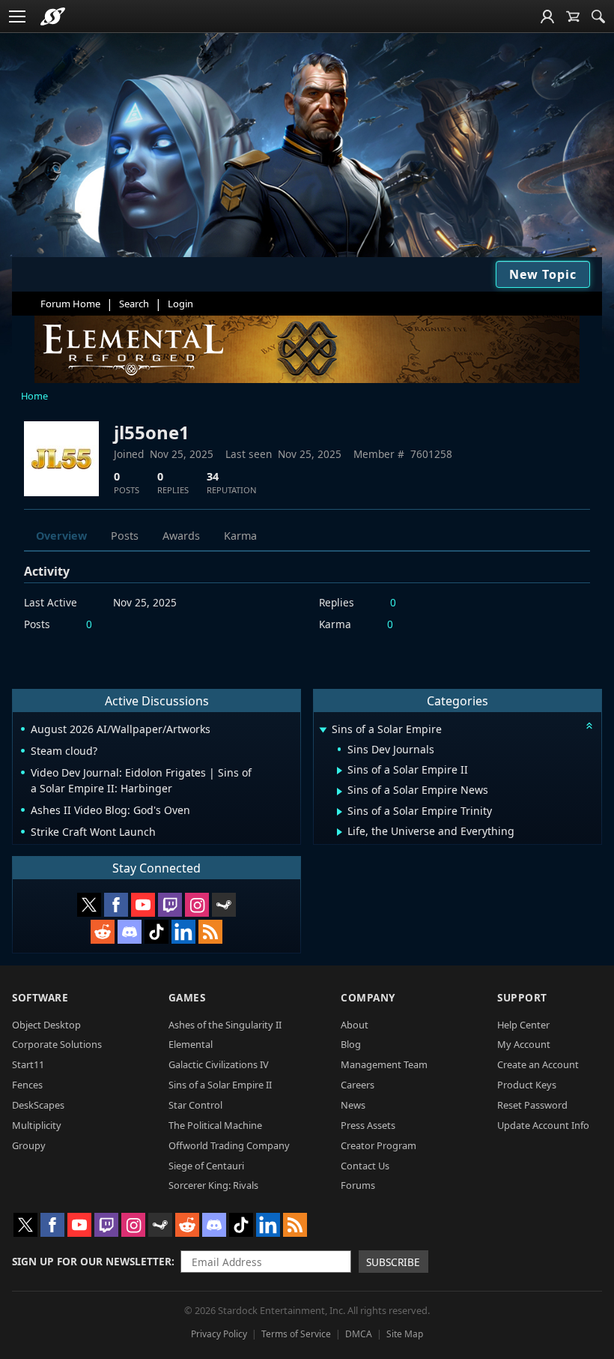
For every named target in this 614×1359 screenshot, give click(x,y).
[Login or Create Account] (547, 16)
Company (368, 997)
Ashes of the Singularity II (225, 1024)
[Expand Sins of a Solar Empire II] (339, 770)
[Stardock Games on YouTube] (143, 904)
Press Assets (368, 1125)
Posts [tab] (125, 535)
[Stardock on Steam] (223, 904)
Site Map (404, 1334)
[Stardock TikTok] (156, 931)
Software (40, 997)
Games (187, 997)
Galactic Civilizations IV (218, 1064)
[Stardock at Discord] (129, 931)
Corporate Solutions (57, 1044)
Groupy (29, 1145)
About (354, 1024)
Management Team (384, 1064)
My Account (523, 1044)
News (353, 1105)
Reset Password (532, 1105)
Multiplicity (36, 1125)
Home (34, 396)
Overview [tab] (61, 535)
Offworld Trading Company (229, 1145)
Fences (27, 1084)
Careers (357, 1084)
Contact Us (365, 1165)
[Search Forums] (598, 16)
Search (134, 303)
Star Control (195, 1105)
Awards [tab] (181, 535)
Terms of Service (296, 1334)
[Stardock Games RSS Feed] (210, 931)
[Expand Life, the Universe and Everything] (339, 832)
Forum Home (70, 303)
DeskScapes (38, 1105)
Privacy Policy (219, 1334)
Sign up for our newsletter (91, 1261)
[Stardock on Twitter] (89, 904)
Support (522, 997)
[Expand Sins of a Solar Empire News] (339, 791)
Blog (351, 1044)
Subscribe (393, 1262)
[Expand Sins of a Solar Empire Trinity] (339, 812)
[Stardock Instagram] (196, 904)
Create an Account (538, 1064)
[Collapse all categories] (589, 725)
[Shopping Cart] (573, 16)
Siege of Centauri (206, 1165)
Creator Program (378, 1145)
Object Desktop (46, 1024)
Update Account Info (543, 1125)
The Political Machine (215, 1125)
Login (180, 303)
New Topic (543, 274)
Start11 (28, 1064)
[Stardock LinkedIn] (183, 931)
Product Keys (526, 1084)
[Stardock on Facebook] (116, 904)
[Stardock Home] (52, 16)
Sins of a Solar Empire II (220, 1084)
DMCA (358, 1334)
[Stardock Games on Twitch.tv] (169, 904)
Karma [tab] (240, 535)
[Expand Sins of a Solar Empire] (322, 730)
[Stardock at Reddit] (102, 931)
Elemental (190, 1044)
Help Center (523, 1024)
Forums (358, 1185)
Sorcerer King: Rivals (213, 1185)
